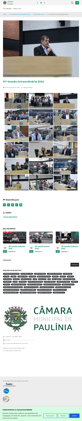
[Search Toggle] (72, 2)
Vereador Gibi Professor (11, 290)
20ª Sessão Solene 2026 (42, 247)
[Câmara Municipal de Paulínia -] (8, 3)
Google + (16, 204)
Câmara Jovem (22, 276)
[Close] (80, 408)
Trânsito (6, 284)
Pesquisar (7, 260)
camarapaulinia (10, 217)
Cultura (6, 276)
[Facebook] (37, 2)
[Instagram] (44, 2)
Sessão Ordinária (49, 281)
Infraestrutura (26, 279)
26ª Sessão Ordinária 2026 (16, 247)
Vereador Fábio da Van (47, 287)
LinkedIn (12, 204)
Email (20, 204)
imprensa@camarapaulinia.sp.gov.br (22, 340)
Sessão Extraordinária (35, 281)
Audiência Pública (40, 274)
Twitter (8, 204)
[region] (41, 414)
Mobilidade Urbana (68, 279)
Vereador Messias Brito (11, 292)
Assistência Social (26, 274)
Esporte (62, 276)
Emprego (55, 276)
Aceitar (74, 416)
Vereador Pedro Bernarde (28, 292)
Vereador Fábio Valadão (63, 287)
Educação (32, 276)
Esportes (70, 276)
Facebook (4, 204)
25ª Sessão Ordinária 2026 (69, 247)
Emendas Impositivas (44, 276)
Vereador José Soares (44, 290)
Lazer (34, 279)
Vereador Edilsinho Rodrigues (13, 287)
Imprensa (16, 279)
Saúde (15, 281)
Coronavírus (68, 274)
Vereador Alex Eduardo (19, 284)
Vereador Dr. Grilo (68, 284)
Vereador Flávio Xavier (31, 287)
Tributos (74, 281)
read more (11, 251)
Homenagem (7, 279)
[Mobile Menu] (77, 2)
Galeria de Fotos (28, 87)
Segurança (22, 281)
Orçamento (7, 281)
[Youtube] (41, 2)
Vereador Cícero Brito (35, 284)
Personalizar (50, 416)
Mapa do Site (17, 8)
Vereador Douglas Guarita (52, 284)
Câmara (13, 276)
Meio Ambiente (56, 279)
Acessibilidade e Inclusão (11, 274)
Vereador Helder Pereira (28, 290)
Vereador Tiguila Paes (44, 292)
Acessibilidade (7, 8)
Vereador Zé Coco (59, 292)
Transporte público (63, 281)
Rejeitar (63, 416)
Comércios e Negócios (54, 274)
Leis (49, 279)
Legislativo (42, 279)
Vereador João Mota (60, 290)
